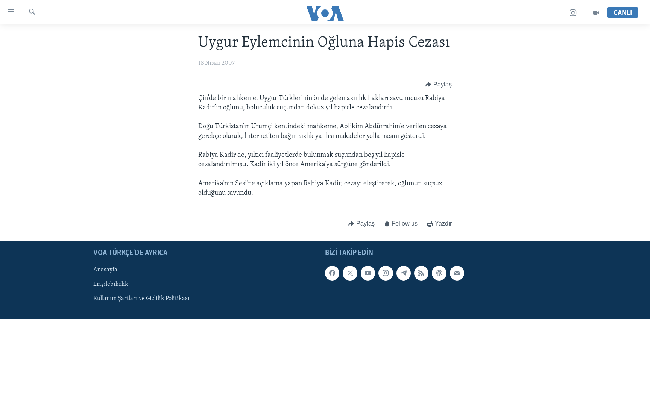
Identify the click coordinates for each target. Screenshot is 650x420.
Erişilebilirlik (110, 284)
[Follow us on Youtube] (368, 273)
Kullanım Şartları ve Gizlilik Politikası (141, 299)
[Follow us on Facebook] (332, 273)
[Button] (438, 84)
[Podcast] (439, 273)
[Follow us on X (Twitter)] (350, 273)
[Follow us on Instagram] (385, 273)
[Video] (596, 13)
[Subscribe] (457, 273)
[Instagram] (573, 13)
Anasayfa (105, 270)
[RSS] (421, 273)
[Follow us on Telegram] (403, 273)
